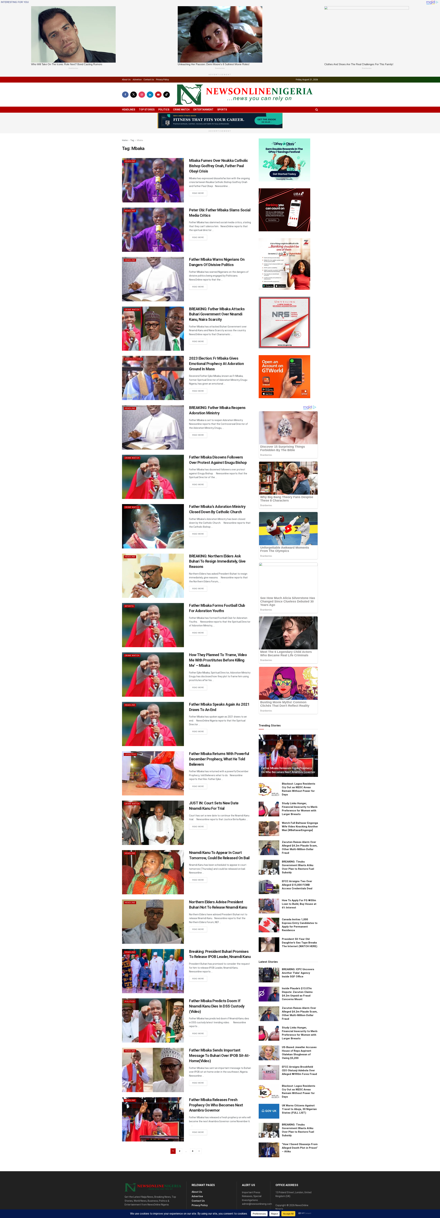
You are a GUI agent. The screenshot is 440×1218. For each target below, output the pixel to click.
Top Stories (147, 109)
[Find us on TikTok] (166, 94)
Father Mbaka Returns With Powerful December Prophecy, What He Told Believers (219, 759)
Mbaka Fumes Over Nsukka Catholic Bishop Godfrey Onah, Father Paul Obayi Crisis (218, 165)
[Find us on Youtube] (158, 94)
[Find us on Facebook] (125, 94)
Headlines (128, 109)
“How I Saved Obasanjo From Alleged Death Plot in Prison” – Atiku (300, 1148)
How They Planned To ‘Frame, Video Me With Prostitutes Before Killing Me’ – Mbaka (218, 660)
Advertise (137, 79)
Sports (222, 109)
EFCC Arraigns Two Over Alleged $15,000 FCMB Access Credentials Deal (297, 885)
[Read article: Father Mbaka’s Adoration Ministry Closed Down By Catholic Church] (153, 526)
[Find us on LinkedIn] (150, 94)
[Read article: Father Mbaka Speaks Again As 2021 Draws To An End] (153, 724)
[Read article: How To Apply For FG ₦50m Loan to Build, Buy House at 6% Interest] (269, 906)
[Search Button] (316, 110)
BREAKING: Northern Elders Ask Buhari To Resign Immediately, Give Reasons (217, 561)
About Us (126, 79)
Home (125, 140)
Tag (132, 140)
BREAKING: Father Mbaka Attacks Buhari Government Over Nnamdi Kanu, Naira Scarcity (217, 314)
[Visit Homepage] (244, 94)
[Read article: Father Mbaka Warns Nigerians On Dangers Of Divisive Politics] (153, 279)
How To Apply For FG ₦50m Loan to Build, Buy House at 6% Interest (299, 904)
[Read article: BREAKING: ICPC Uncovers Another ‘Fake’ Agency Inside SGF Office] (269, 975)
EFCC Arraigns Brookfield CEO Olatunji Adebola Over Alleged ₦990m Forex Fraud (299, 1070)
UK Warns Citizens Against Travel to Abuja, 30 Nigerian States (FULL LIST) (299, 1109)
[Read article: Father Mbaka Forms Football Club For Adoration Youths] (153, 625)
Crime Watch (181, 109)
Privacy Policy (162, 79)
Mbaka (140, 140)
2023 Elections (133, 359)
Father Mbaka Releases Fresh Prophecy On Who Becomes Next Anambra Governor (216, 1105)
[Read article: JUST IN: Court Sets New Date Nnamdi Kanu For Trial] (153, 823)
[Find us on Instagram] (142, 94)
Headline (130, 161)
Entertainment (203, 109)
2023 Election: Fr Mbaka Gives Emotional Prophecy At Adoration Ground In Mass (216, 363)
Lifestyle (130, 754)
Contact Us (149, 79)
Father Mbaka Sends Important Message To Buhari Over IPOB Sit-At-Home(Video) (219, 1055)
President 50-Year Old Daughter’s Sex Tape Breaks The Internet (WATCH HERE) (299, 942)
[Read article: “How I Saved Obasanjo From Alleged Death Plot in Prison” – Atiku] (269, 1149)
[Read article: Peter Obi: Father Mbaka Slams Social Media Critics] (153, 230)
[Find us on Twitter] (133, 94)
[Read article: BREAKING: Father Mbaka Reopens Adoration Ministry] (153, 427)
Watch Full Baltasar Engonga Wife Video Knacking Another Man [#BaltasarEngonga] (300, 826)
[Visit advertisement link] (220, 120)
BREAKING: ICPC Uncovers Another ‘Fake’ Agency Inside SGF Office (298, 973)
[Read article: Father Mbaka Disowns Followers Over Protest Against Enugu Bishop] (153, 477)
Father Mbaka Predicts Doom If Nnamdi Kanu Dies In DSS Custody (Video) (216, 1006)
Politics (163, 109)
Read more (199, 193)
